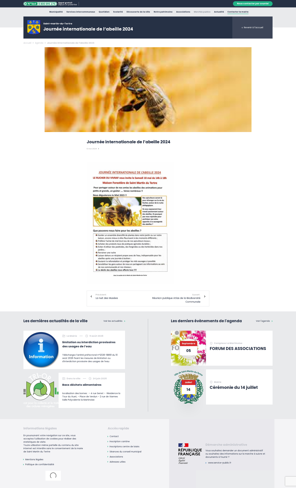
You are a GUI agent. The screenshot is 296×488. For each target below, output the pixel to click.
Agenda (39, 42)
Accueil (27, 42)
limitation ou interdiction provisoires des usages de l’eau (88, 344)
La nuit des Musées (107, 298)
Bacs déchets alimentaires (81, 385)
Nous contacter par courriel (253, 3)
